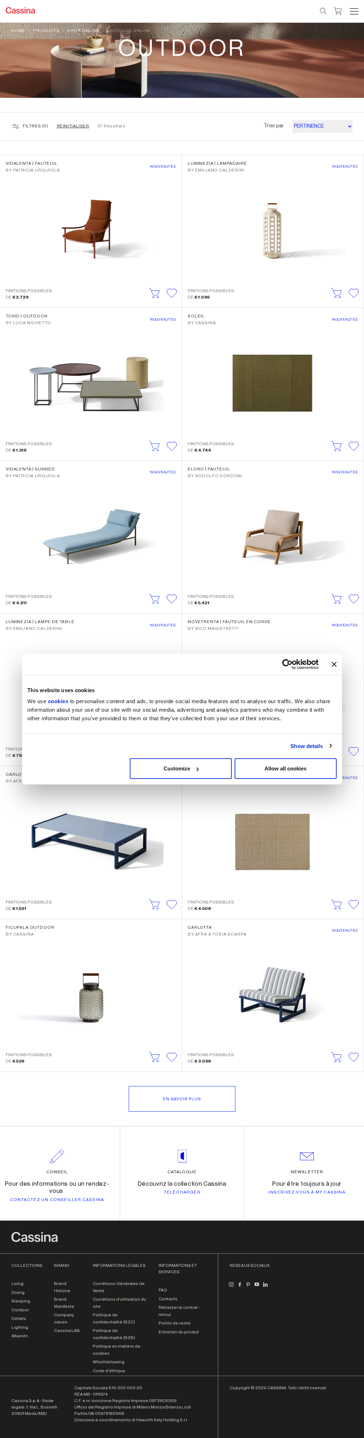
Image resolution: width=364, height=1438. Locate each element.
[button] (353, 11)
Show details (306, 746)
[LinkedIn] (265, 1287)
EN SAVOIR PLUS (182, 1099)
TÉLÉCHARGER (182, 1192)
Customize (177, 768)
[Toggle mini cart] (338, 10)
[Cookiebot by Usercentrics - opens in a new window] (287, 664)
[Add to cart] (154, 293)
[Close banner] (334, 664)
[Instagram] (231, 1287)
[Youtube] (256, 1287)
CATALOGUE (182, 1172)
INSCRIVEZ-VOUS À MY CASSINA (306, 1192)
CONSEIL (57, 1172)
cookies (58, 701)
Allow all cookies (285, 768)
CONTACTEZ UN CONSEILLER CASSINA (57, 1199)
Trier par (274, 125)
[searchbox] (323, 11)
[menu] (354, 11)
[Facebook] (239, 1287)
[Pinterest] (248, 1287)
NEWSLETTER (307, 1172)
